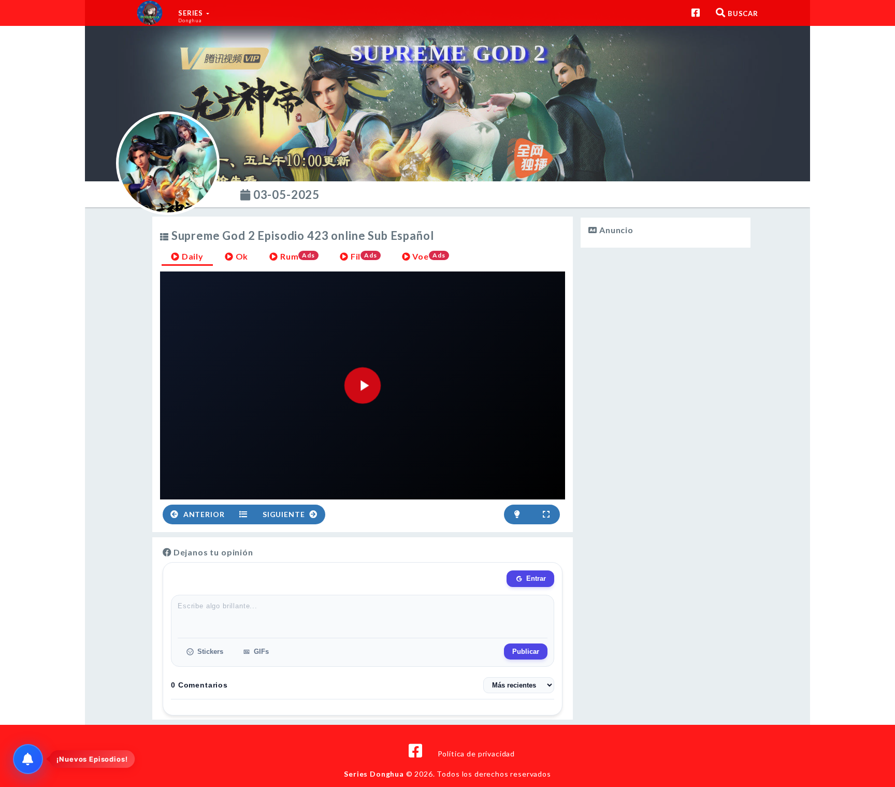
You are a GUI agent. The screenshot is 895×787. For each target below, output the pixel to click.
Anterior (203, 514)
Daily (192, 256)
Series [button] (191, 16)
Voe (428, 256)
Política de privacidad (476, 753)
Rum (296, 256)
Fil (363, 256)
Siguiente (285, 514)
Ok (241, 256)
